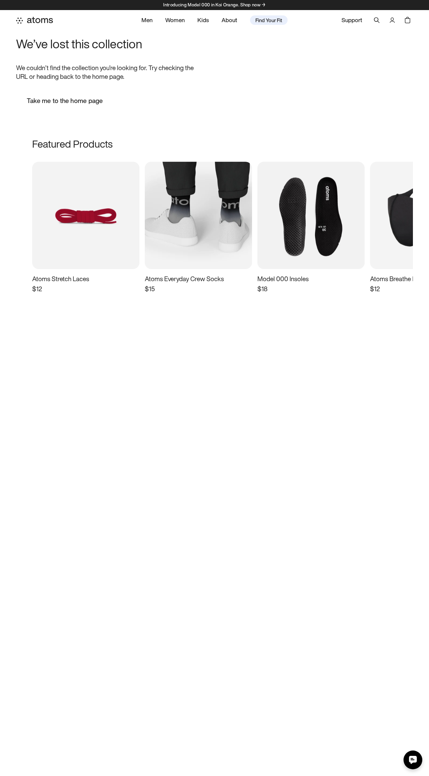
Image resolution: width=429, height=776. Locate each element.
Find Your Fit (268, 20)
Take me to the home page (65, 100)
